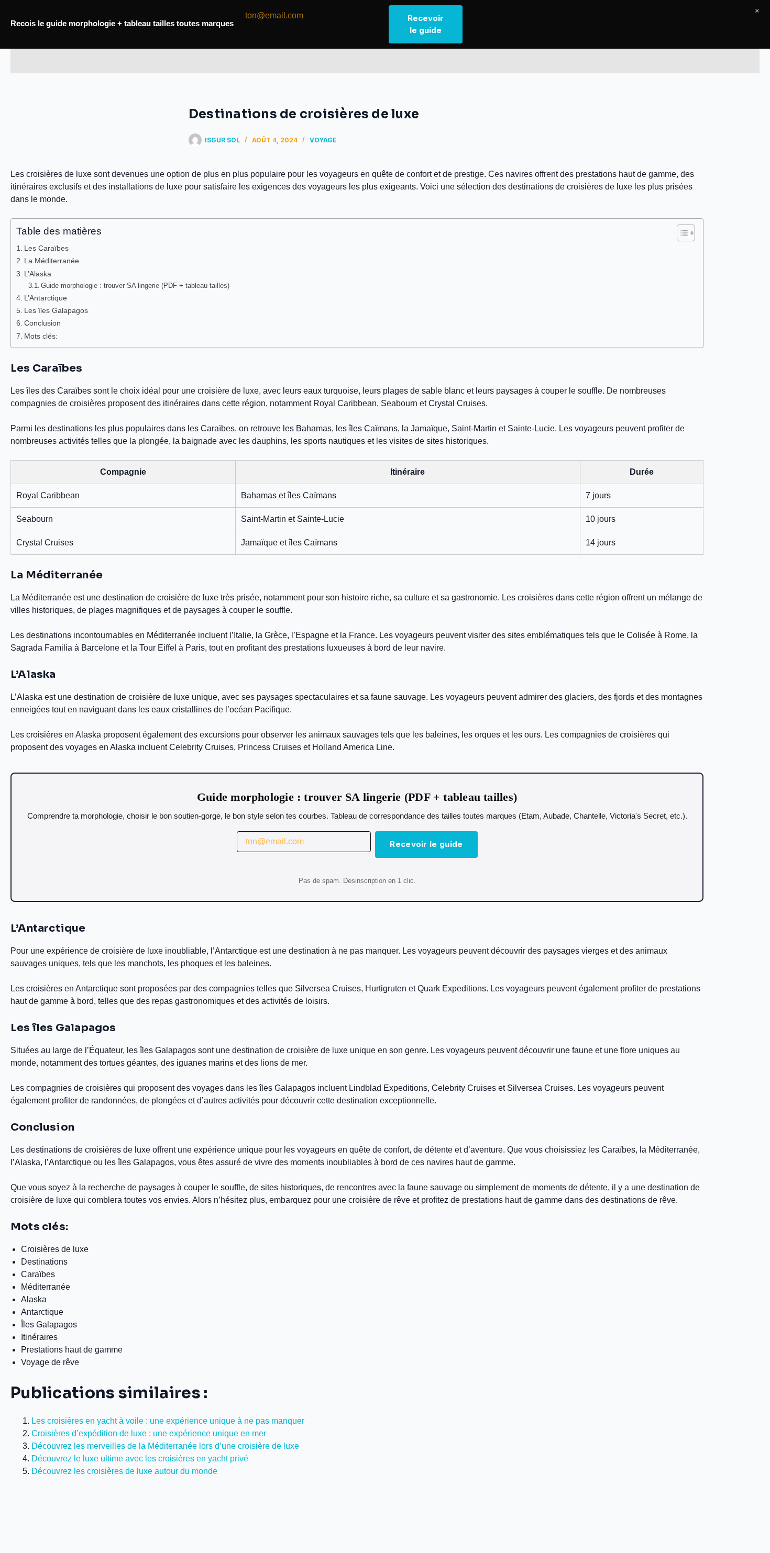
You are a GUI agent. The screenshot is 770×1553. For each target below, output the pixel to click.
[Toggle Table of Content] (680, 233)
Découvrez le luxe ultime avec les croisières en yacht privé (139, 1458)
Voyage (323, 140)
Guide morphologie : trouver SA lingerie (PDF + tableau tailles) (135, 285)
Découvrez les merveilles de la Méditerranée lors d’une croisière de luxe (165, 1446)
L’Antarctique (45, 298)
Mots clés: (41, 336)
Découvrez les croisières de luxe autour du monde (124, 1471)
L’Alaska (37, 274)
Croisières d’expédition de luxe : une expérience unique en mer (148, 1433)
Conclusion (42, 323)
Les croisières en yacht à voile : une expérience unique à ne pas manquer (167, 1420)
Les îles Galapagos (56, 310)
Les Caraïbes (46, 248)
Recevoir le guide (426, 844)
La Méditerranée (51, 260)
